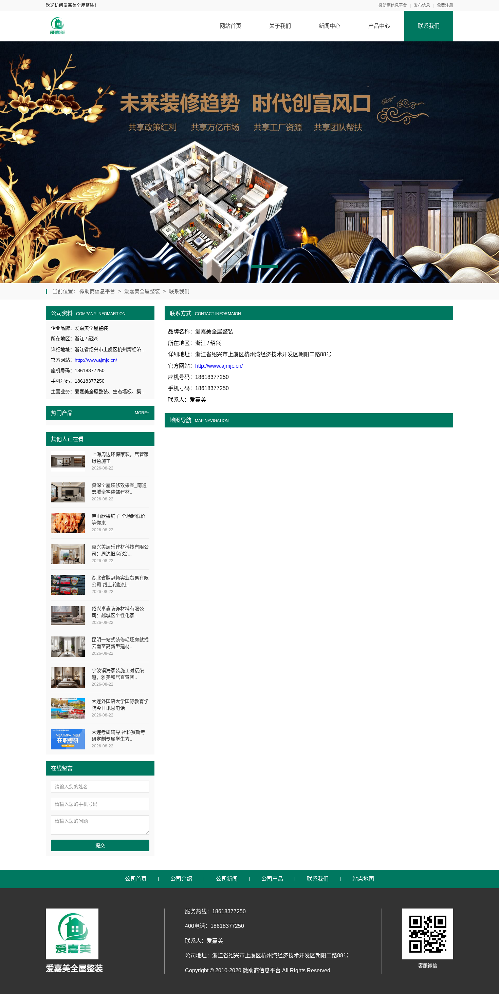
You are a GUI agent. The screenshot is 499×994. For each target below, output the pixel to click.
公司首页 (136, 879)
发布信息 (422, 5)
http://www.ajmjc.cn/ (96, 360)
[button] (234, 266)
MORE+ (142, 413)
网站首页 (230, 26)
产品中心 (379, 26)
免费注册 (445, 5)
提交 (100, 845)
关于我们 (280, 26)
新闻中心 (329, 26)
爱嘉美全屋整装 (142, 291)
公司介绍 (181, 879)
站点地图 (363, 879)
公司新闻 (227, 879)
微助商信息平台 (392, 5)
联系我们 (429, 26)
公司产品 (272, 879)
